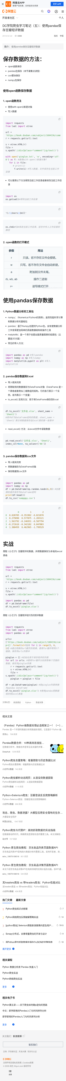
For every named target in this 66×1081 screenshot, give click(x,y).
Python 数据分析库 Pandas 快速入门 (20, 966)
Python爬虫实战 (10, 972)
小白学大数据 (8, 769)
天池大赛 (22, 1051)
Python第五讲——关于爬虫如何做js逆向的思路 (24, 1004)
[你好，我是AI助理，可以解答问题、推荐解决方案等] (49, 11)
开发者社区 (12, 1051)
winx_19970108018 (10, 856)
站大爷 (5, 839)
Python (28, 702)
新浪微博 (17, 1036)
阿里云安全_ (7, 821)
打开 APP (57, 4)
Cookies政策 (28, 1062)
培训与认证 (32, 1051)
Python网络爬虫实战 (12, 978)
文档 (5, 1051)
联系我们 (33, 1044)
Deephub (6, 751)
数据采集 (39, 702)
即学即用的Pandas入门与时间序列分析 (21, 1016)
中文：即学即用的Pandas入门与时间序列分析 (24, 1010)
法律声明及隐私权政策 (12, 1062)
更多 (4, 986)
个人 (61, 17)
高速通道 (17, 702)
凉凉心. (5, 734)
